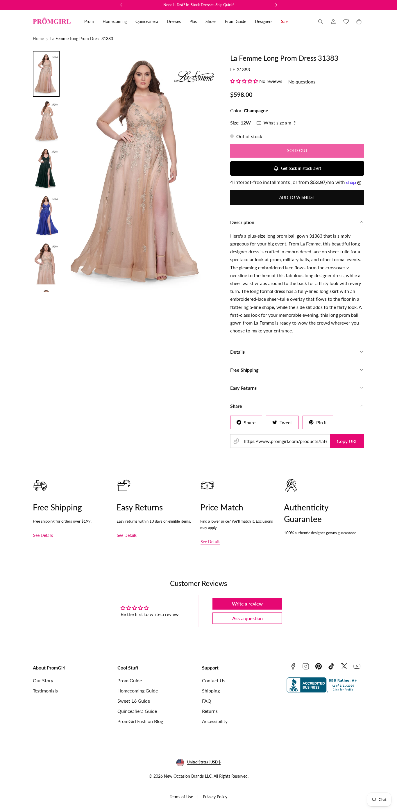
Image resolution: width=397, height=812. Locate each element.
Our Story (43, 680)
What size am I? (280, 122)
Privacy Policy (215, 796)
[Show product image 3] (46, 168)
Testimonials (45, 690)
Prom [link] (89, 21)
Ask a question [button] (247, 618)
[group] (142, 171)
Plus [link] (193, 21)
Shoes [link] (210, 21)
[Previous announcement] (121, 4)
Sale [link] (284, 21)
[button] (320, 21)
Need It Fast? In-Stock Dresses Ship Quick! (198, 4)
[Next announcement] (276, 4)
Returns (210, 711)
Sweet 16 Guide (133, 701)
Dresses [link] (174, 21)
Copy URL (347, 441)
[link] (333, 21)
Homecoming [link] (115, 21)
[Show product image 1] (46, 74)
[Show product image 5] (46, 263)
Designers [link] (263, 21)
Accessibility (215, 721)
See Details (43, 535)
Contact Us (213, 680)
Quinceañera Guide (137, 711)
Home (38, 38)
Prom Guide (129, 680)
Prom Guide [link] (235, 21)
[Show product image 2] (46, 121)
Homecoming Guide (137, 690)
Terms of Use (181, 796)
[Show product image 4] (46, 216)
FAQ (206, 701)
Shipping (211, 690)
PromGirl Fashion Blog (140, 721)
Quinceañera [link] (146, 21)
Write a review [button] (247, 603)
